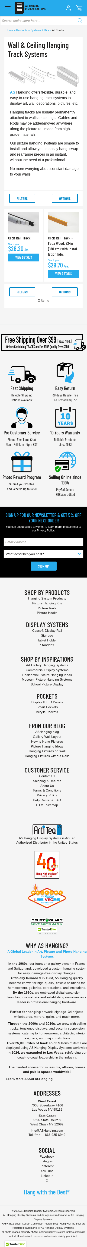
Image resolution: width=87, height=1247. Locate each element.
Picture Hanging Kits (47, 603)
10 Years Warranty (65, 432)
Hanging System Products (47, 598)
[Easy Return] (65, 372)
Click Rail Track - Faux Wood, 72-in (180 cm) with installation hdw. (63, 246)
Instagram (47, 1161)
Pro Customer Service (22, 432)
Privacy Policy (45, 530)
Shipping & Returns (47, 781)
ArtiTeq (70, 838)
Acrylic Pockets (47, 712)
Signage (47, 635)
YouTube (47, 1171)
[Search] (79, 20)
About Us (47, 786)
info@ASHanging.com (47, 1130)
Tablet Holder (47, 640)
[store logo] (30, 8)
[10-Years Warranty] (65, 417)
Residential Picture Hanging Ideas (47, 675)
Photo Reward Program (22, 477)
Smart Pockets (47, 707)
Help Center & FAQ (47, 800)
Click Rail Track (19, 237)
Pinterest (47, 1166)
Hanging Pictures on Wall (47, 751)
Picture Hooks (47, 613)
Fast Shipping (21, 388)
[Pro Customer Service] (22, 417)
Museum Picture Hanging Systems (47, 679)
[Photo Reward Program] (22, 461)
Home (10, 30)
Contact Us (47, 776)
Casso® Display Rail (47, 630)
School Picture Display (47, 684)
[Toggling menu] (7, 8)
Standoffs (47, 645)
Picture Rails (47, 608)
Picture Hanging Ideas (47, 746)
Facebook (47, 1156)
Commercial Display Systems (47, 670)
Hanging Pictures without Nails (47, 756)
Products (22, 30)
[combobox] (43, 20)
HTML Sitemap (47, 805)
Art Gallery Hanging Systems (47, 665)
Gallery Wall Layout (47, 736)
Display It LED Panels (47, 702)
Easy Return (65, 388)
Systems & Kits (40, 30)
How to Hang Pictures (47, 741)
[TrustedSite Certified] (47, 931)
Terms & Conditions (47, 790)
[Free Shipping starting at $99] (43, 342)
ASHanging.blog (47, 732)
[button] (68, 8)
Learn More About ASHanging (29, 1079)
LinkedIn (47, 1176)
